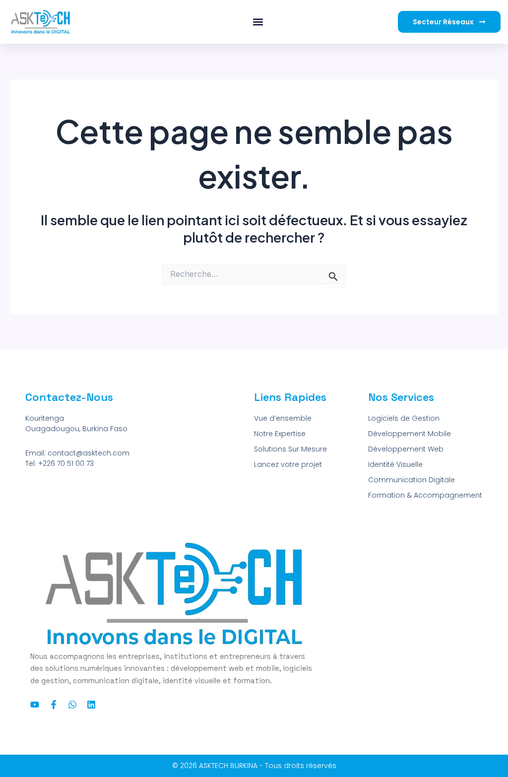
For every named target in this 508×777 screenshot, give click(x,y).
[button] (258, 22)
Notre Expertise (280, 434)
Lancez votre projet (288, 464)
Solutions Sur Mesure (290, 449)
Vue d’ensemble (283, 418)
